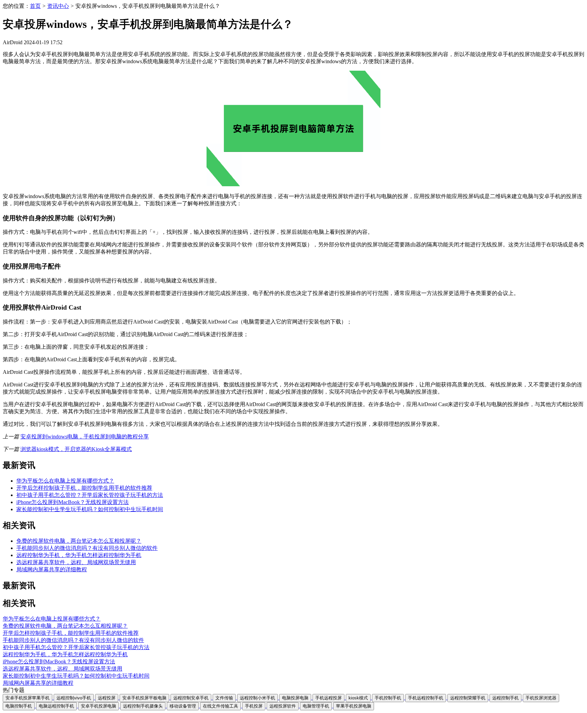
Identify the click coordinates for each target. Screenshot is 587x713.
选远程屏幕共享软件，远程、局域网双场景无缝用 (76, 562)
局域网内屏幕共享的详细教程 (51, 569)
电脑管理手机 (316, 706)
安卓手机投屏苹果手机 (27, 697)
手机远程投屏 (328, 697)
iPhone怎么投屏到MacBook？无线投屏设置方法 (72, 502)
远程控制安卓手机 (191, 697)
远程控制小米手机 (257, 697)
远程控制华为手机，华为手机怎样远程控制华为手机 (78, 555)
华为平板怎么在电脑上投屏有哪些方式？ (65, 481)
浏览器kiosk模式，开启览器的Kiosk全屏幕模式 (76, 449)
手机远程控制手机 (425, 697)
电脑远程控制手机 (56, 706)
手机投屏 (254, 706)
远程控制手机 (505, 697)
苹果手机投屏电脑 (353, 706)
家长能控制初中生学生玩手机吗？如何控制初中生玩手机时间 (89, 509)
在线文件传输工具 (220, 706)
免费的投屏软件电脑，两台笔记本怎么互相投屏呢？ (78, 541)
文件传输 (224, 697)
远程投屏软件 (282, 706)
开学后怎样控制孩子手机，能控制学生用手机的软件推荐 (84, 488)
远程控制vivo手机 (73, 697)
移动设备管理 (183, 706)
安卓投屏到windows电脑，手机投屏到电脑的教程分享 (84, 436)
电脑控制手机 (18, 706)
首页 (35, 6)
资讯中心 (58, 6)
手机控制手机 (388, 697)
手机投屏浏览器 (541, 697)
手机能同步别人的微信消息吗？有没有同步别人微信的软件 (87, 548)
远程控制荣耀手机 (467, 697)
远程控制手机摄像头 (143, 706)
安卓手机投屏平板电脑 (144, 697)
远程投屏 (106, 697)
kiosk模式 (358, 697)
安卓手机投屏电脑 (98, 706)
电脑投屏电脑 (295, 697)
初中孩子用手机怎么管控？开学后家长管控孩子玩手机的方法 (89, 495)
